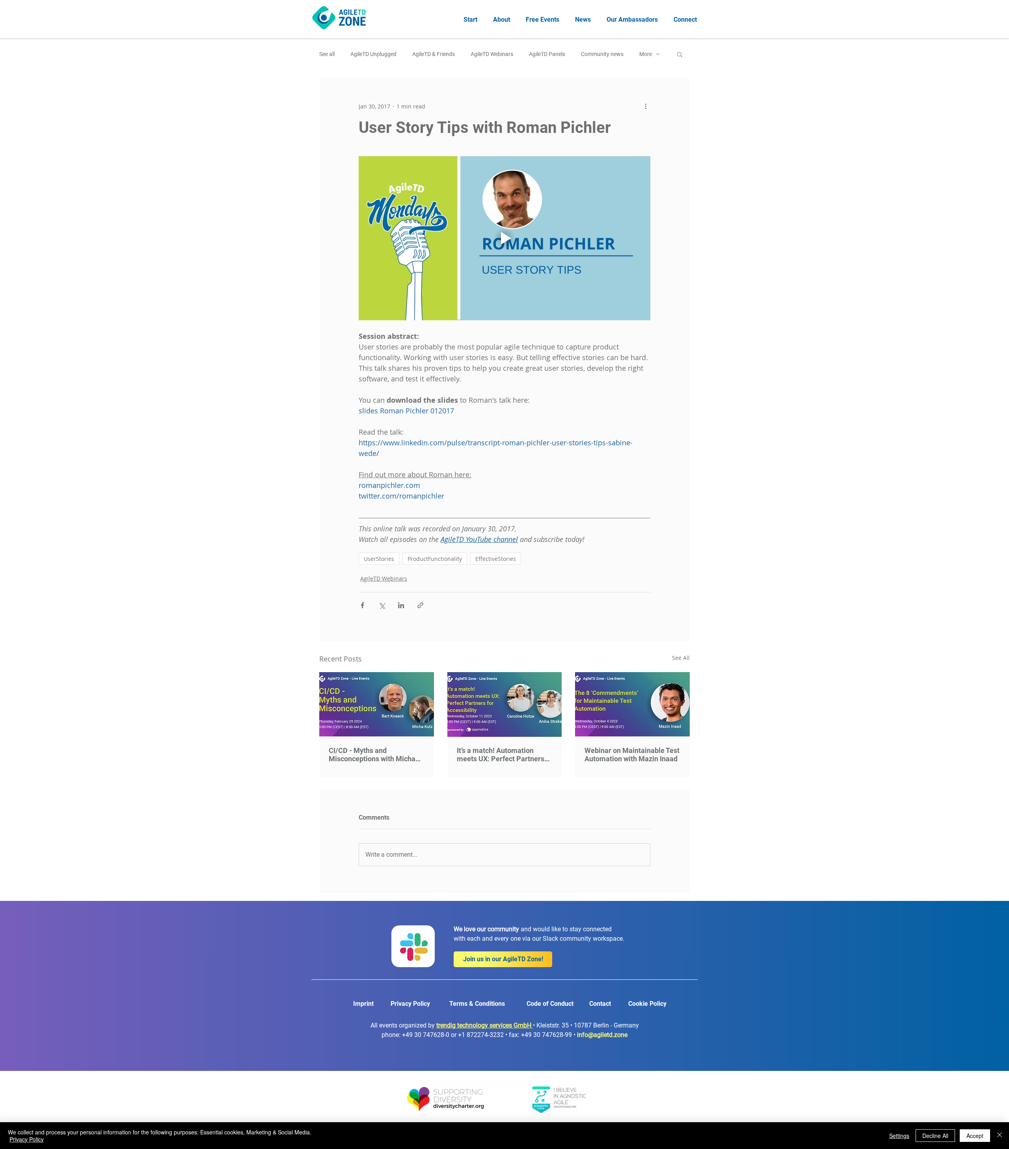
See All (681, 657)
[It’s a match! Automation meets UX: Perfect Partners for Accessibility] (504, 704)
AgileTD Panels (547, 54)
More (645, 54)
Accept (974, 1136)
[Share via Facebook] (362, 605)
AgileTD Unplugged (373, 54)
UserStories (379, 558)
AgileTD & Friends (433, 54)
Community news (602, 54)
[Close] (999, 1135)
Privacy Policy (26, 1139)
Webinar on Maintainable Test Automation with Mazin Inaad (632, 754)
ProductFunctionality (435, 558)
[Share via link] (420, 605)
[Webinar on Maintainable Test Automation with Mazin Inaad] (632, 704)
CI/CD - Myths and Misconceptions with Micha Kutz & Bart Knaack (372, 754)
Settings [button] (899, 1136)
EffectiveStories (495, 558)
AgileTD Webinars (492, 54)
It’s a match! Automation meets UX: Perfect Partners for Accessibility (500, 754)
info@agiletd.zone (602, 1035)
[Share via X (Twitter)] (381, 605)
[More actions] (645, 106)
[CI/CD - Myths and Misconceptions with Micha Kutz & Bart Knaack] (376, 704)
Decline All (935, 1136)
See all (327, 54)
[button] (679, 54)
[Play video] (504, 238)
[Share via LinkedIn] (401, 605)
